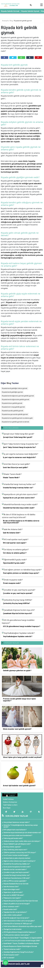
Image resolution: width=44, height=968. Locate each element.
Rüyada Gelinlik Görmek (10, 11)
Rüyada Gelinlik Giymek (30, 11)
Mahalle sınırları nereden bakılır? (15, 869)
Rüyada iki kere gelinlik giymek (12, 403)
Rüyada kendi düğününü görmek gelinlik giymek (18, 396)
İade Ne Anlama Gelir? (11, 886)
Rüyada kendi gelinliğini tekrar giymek (14, 388)
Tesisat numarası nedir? (12, 949)
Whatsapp (21, 57)
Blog (11, 21)
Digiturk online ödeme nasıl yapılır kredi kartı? (19, 861)
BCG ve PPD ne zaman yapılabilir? (15, 881)
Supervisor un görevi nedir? (13, 892)
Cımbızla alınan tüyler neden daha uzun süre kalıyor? (22, 841)
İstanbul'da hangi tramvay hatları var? (17, 875)
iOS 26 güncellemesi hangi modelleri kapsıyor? (20, 932)
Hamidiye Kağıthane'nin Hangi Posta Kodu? (19, 952)
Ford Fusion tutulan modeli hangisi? (16, 855)
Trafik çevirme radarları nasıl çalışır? (17, 935)
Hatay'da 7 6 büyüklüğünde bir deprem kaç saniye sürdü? (21, 826)
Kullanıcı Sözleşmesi (10, 802)
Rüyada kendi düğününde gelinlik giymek (15, 399)
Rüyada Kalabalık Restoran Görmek (16, 884)
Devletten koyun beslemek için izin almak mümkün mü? (22, 832)
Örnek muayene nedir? (11, 955)
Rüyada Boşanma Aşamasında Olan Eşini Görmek (21, 901)
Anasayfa (5, 21)
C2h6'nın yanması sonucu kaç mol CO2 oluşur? (20, 852)
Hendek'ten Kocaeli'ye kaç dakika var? (17, 864)
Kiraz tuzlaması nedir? (11, 906)
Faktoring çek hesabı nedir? (13, 838)
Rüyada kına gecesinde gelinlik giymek (15, 414)
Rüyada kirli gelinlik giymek (23, 21)
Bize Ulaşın (6, 808)
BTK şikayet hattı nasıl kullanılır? (15, 830)
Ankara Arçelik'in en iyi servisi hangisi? (17, 904)
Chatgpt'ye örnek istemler (13, 929)
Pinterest (38, 57)
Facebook (4, 57)
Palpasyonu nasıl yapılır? (12, 898)
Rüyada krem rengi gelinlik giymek (13, 407)
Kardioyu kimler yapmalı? (12, 847)
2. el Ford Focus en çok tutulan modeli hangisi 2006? (22, 940)
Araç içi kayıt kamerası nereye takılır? (17, 822)
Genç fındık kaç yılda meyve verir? (15, 850)
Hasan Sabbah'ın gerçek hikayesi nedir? (17, 844)
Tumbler (30, 57)
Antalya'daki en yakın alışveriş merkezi (17, 858)
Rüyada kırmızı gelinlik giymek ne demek (15, 422)
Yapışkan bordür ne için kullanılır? (15, 912)
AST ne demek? (9, 958)
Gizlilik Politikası (8, 799)
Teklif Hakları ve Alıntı (10, 805)
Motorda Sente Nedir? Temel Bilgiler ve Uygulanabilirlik (23, 938)
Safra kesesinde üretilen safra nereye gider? (19, 921)
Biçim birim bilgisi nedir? (12, 889)
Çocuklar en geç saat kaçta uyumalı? (16, 872)
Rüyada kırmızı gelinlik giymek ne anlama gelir (17, 418)
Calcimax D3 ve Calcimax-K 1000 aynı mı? (18, 923)
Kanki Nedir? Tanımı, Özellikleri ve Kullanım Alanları (21, 943)
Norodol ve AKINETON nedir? (14, 895)
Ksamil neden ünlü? (10, 909)
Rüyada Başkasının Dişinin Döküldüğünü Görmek (20, 946)
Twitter (13, 57)
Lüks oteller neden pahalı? (13, 915)
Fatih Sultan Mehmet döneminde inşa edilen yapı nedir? (23, 926)
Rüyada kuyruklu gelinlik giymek (12, 411)
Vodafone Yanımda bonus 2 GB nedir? (17, 878)
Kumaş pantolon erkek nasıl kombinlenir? (18, 835)
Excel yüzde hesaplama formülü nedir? (17, 867)
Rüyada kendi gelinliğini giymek (12, 392)
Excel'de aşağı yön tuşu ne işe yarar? (16, 918)
